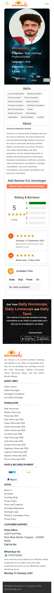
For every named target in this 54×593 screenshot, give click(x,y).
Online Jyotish (10, 387)
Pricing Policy (10, 519)
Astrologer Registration (14, 508)
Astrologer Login (11, 512)
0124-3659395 (12, 548)
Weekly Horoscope (12, 412)
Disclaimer (8, 494)
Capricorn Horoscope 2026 (15, 452)
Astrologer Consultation (14, 394)
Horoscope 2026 (11, 416)
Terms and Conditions (13, 504)
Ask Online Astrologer (13, 397)
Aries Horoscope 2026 (13, 419)
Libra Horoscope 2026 (13, 441)
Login (47, 4)
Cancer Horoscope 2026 (14, 430)
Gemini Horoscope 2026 (14, 427)
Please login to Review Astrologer (27, 186)
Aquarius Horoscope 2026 (15, 455)
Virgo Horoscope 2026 (13, 437)
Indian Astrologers (12, 390)
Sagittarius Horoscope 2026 (16, 448)
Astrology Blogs (11, 497)
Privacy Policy (10, 501)
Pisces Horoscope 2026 (14, 459)
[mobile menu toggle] (7, 3)
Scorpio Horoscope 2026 (15, 445)
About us (8, 490)
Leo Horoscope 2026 (13, 434)
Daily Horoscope (11, 409)
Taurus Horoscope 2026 (14, 423)
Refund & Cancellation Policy (17, 515)
